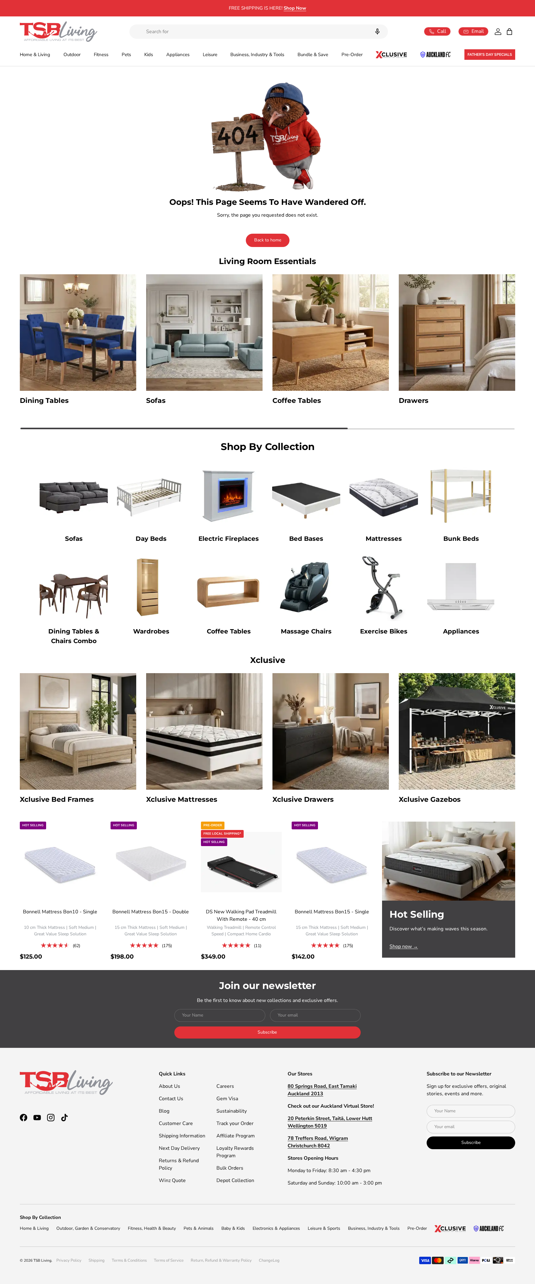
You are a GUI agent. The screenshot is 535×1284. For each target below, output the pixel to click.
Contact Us (171, 1098)
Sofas (74, 538)
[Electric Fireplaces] (229, 494)
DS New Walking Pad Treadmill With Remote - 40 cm (241, 915)
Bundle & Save (313, 54)
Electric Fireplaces (228, 538)
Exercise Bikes (383, 631)
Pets (126, 54)
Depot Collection (235, 1180)
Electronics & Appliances (276, 1228)
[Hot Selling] (448, 861)
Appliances (177, 54)
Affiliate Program (235, 1135)
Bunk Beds (461, 538)
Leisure (210, 54)
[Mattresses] (384, 494)
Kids (148, 54)
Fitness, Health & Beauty (152, 1228)
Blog (164, 1111)
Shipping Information (182, 1135)
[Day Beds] (151, 494)
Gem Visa (227, 1098)
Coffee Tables (229, 631)
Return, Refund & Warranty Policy (221, 1260)
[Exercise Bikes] (384, 587)
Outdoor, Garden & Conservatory (88, 1228)
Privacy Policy (68, 1260)
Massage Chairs (306, 631)
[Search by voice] (377, 31)
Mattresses (384, 538)
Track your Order (235, 1123)
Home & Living (35, 54)
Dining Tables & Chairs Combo (73, 636)
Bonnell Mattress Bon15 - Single (332, 911)
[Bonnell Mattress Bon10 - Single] (60, 862)
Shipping (97, 1260)
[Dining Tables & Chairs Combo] (74, 587)
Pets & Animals (199, 1228)
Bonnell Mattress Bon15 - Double (150, 911)
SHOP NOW (318, 8)
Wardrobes (151, 631)
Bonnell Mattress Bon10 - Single (60, 911)
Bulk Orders (229, 1168)
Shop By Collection (40, 1217)
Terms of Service (169, 1260)
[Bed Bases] (306, 494)
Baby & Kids (233, 1228)
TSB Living (42, 1260)
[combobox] (258, 31)
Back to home (267, 240)
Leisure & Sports (324, 1228)
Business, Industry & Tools (257, 54)
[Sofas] (74, 494)
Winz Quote (172, 1180)
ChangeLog (269, 1260)
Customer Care (176, 1123)
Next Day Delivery (179, 1148)
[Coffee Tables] (229, 587)
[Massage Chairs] (306, 587)
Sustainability (231, 1111)
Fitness (101, 54)
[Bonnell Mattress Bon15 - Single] (332, 862)
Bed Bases (306, 538)
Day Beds (151, 538)
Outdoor (71, 54)
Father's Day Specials (490, 54)
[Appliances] (461, 587)
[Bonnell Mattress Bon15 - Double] (151, 862)
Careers (225, 1086)
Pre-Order (352, 54)
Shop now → (403, 946)
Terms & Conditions (129, 1260)
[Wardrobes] (151, 587)
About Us (169, 1086)
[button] (509, 31)
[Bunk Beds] (461, 494)
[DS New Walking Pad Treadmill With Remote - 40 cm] (241, 862)
